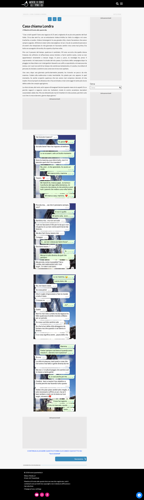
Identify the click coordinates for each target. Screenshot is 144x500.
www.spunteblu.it (36, 472)
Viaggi (25, 14)
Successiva (79, 459)
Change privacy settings (32, 489)
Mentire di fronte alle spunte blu (35, 30)
